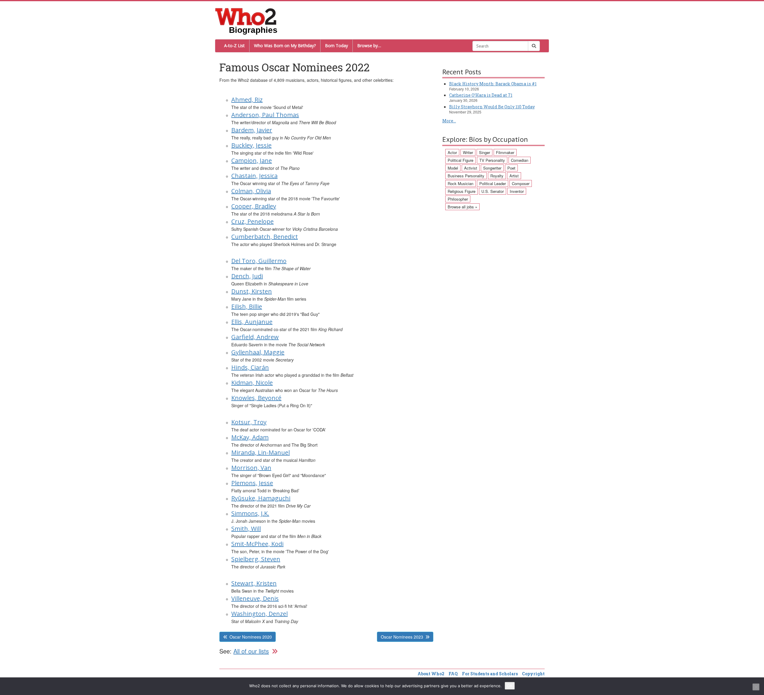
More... (449, 121)
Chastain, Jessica (254, 176)
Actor (452, 152)
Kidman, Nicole (252, 383)
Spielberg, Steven (255, 559)
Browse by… (369, 45)
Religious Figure (461, 191)
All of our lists (251, 651)
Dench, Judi (247, 276)
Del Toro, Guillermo (258, 261)
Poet (511, 168)
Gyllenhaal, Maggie (257, 352)
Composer (520, 183)
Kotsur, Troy (249, 422)
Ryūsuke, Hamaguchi (260, 498)
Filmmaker (505, 152)
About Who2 (431, 673)
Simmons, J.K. (250, 513)
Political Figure (460, 160)
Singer (484, 152)
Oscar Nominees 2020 (250, 637)
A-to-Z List (234, 45)
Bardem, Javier (251, 130)
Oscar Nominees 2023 (402, 637)
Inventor (517, 191)
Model (453, 168)
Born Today (336, 45)
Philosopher (458, 199)
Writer (468, 152)
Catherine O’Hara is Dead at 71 (480, 95)
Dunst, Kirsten (251, 291)
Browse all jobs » (462, 207)
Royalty (496, 176)
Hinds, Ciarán (250, 367)
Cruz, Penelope (252, 221)
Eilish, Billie (246, 306)
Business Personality (466, 176)
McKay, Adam (250, 437)
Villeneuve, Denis (255, 598)
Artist (514, 176)
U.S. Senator (492, 191)
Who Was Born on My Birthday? (285, 45)
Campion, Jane (251, 160)
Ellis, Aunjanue (251, 322)
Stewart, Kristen (254, 583)
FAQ (453, 673)
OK (509, 685)
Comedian (519, 160)
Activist (470, 168)
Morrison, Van (251, 468)
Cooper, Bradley (253, 206)
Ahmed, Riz (247, 100)
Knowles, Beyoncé (256, 398)
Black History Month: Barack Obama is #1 (493, 84)
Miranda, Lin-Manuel (260, 452)
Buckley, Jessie (251, 145)
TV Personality (492, 160)
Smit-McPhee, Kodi (257, 544)
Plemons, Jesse (252, 483)
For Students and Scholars (490, 673)
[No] (756, 687)
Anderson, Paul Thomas (265, 115)
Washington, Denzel (259, 614)
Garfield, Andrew (255, 337)
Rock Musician (460, 183)
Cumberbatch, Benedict (264, 237)
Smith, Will (246, 529)
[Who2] (246, 16)
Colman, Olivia (251, 191)
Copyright (533, 673)
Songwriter (492, 168)
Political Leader (492, 183)
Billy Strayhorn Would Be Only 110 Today (492, 107)
